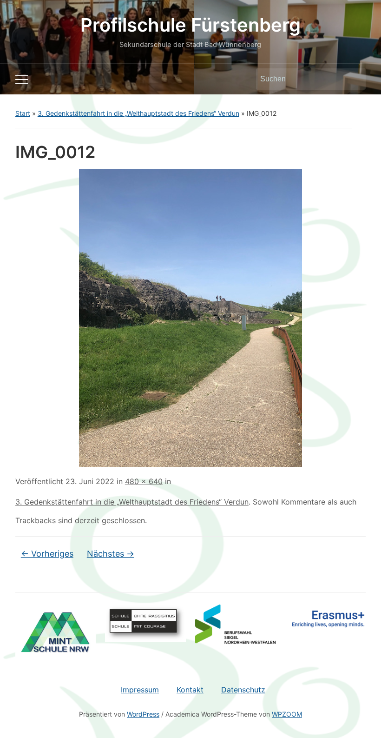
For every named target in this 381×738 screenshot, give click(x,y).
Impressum (140, 689)
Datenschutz (243, 689)
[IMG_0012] (190, 317)
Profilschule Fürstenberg (190, 24)
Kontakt (190, 689)
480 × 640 (144, 481)
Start (22, 113)
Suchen (354, 79)
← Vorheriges (47, 553)
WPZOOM (287, 714)
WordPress (143, 714)
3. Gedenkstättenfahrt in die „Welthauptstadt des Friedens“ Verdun (138, 113)
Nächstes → (110, 553)
